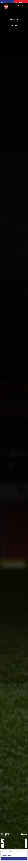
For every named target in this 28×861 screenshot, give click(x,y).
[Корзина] (26, 5)
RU (15, 5)
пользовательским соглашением (8, 854)
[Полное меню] (2, 5)
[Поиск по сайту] (18, 5)
